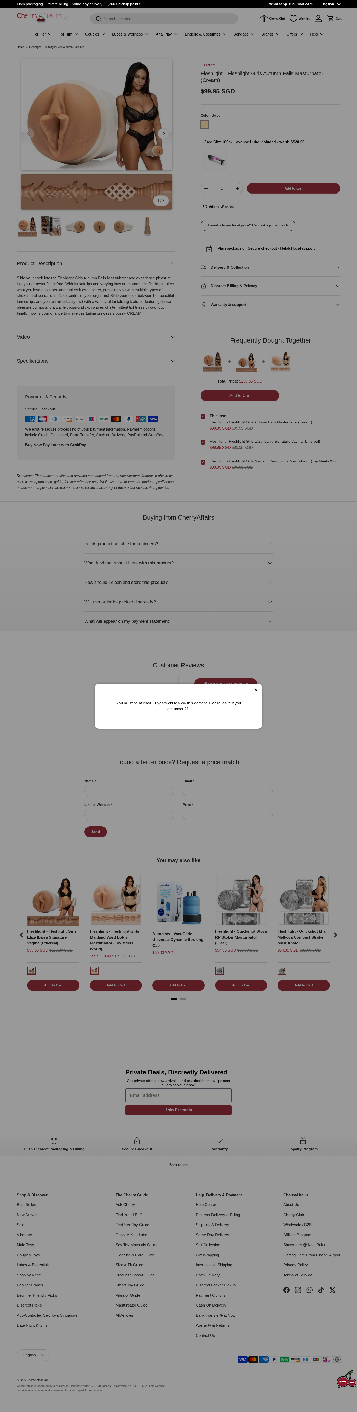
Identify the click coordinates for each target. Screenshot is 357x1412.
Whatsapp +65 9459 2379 (291, 4)
